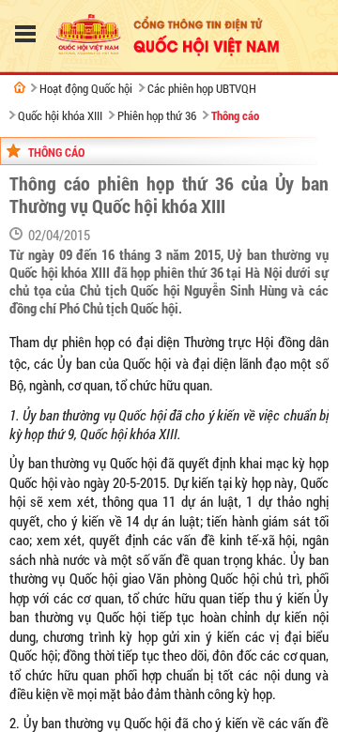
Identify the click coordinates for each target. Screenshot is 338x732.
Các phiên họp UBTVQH (201, 88)
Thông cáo (235, 115)
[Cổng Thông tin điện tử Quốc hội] (19, 87)
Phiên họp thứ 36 (156, 115)
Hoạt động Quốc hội (85, 88)
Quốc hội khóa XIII (60, 115)
